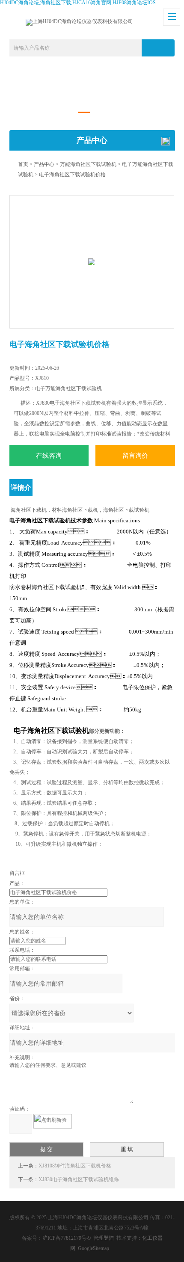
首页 (23, 164)
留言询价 (135, 455)
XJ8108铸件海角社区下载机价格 (75, 1166)
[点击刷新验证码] (52, 1121)
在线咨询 (49, 455)
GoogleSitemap (93, 1248)
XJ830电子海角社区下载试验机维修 (79, 1179)
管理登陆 (103, 1238)
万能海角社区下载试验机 (88, 164)
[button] (84, 112)
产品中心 (44, 164)
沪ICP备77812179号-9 (66, 1238)
